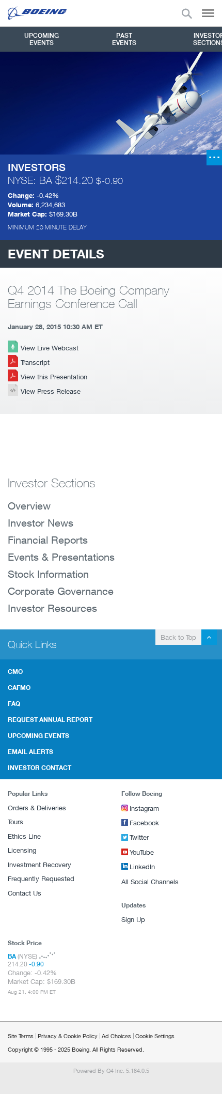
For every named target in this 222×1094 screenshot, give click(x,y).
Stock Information (48, 574)
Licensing (22, 850)
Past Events (124, 39)
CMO (15, 671)
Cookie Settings (155, 1036)
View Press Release (51, 391)
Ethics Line (24, 836)
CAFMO (19, 687)
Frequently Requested (41, 878)
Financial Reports (48, 540)
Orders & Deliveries (37, 808)
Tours (15, 822)
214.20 (77, 180)
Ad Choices (116, 1036)
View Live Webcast (49, 348)
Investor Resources (52, 608)
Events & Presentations (61, 557)
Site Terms (21, 1036)
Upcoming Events (41, 39)
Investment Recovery (39, 864)
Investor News (40, 523)
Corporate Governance (61, 591)
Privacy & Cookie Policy (68, 1036)
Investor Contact (39, 767)
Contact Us (24, 893)
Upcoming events (38, 735)
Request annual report (50, 719)
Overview (29, 506)
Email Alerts (30, 751)
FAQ (14, 703)
